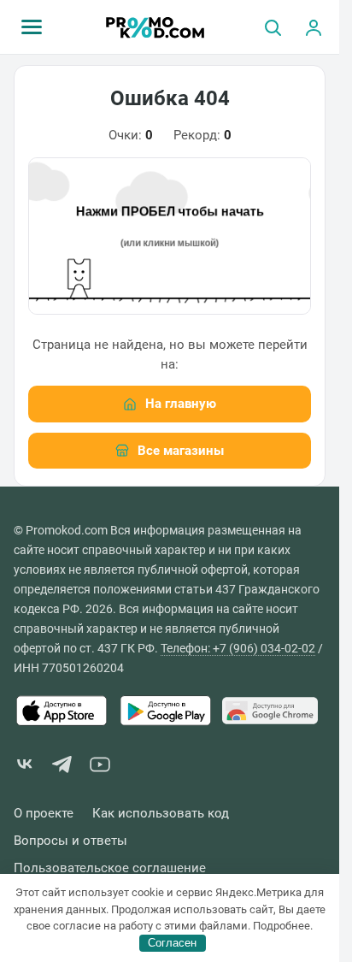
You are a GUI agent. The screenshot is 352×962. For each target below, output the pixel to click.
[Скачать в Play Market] (166, 710)
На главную (180, 403)
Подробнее (281, 925)
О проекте (43, 813)
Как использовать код (160, 813)
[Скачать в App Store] (61, 710)
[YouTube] (100, 767)
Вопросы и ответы (70, 841)
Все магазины (181, 450)
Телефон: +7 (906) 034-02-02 (238, 648)
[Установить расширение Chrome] (270, 710)
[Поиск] (273, 27)
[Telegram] (62, 767)
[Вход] (314, 27)
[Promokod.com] (155, 27)
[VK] (25, 767)
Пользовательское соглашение (110, 868)
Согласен (172, 942)
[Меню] (32, 27)
